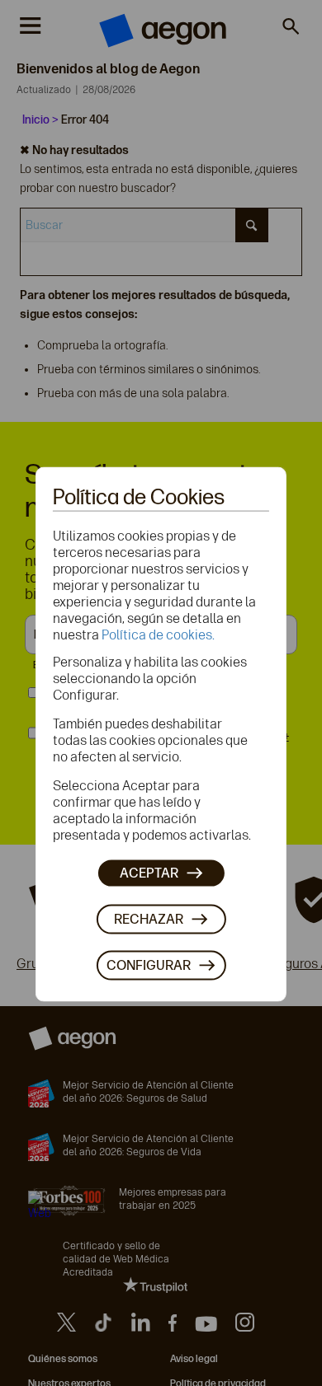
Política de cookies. (158, 634)
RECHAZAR (148, 919)
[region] (161, 734)
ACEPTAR (149, 873)
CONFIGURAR (149, 965)
